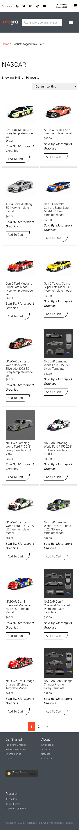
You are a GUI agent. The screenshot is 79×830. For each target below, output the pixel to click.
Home (5, 44)
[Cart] (75, 6)
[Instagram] (31, 6)
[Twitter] (24, 6)
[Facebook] (17, 6)
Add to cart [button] (15, 159)
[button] (70, 22)
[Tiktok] (37, 6)
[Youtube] (44, 6)
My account (62, 4)
